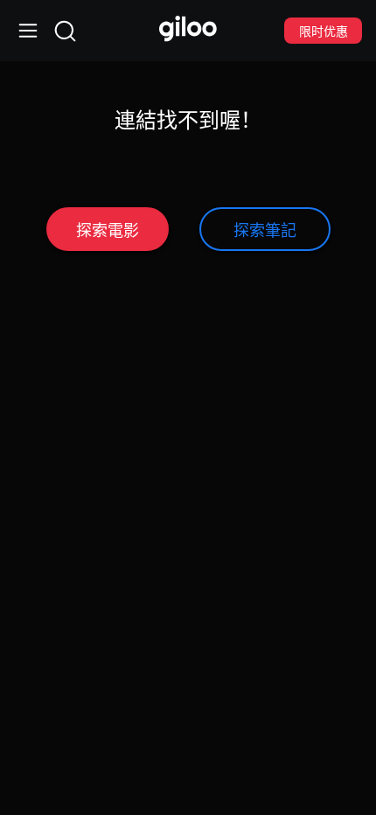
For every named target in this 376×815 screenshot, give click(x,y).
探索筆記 (264, 229)
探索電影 (107, 229)
